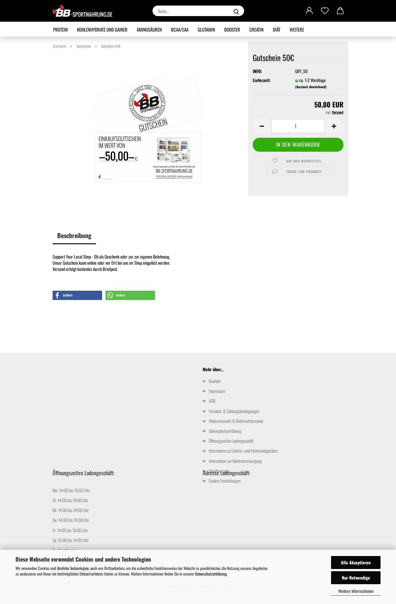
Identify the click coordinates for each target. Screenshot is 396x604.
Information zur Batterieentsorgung (235, 461)
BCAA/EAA (179, 29)
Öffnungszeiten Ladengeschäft (231, 440)
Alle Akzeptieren (356, 562)
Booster (232, 29)
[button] (309, 11)
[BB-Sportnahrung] (85, 11)
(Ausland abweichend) (311, 86)
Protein (60, 29)
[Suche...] (236, 11)
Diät (276, 29)
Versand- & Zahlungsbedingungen (234, 411)
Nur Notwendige (356, 577)
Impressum (217, 391)
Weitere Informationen (355, 591)
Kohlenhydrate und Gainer (102, 29)
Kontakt (215, 381)
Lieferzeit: (262, 80)
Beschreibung (74, 235)
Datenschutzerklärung (211, 574)
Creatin (256, 29)
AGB (212, 401)
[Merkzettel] (325, 11)
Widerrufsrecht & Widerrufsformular (236, 421)
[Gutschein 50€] (148, 130)
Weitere (297, 29)
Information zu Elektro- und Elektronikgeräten (243, 450)
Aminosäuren (149, 29)
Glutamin (206, 29)
